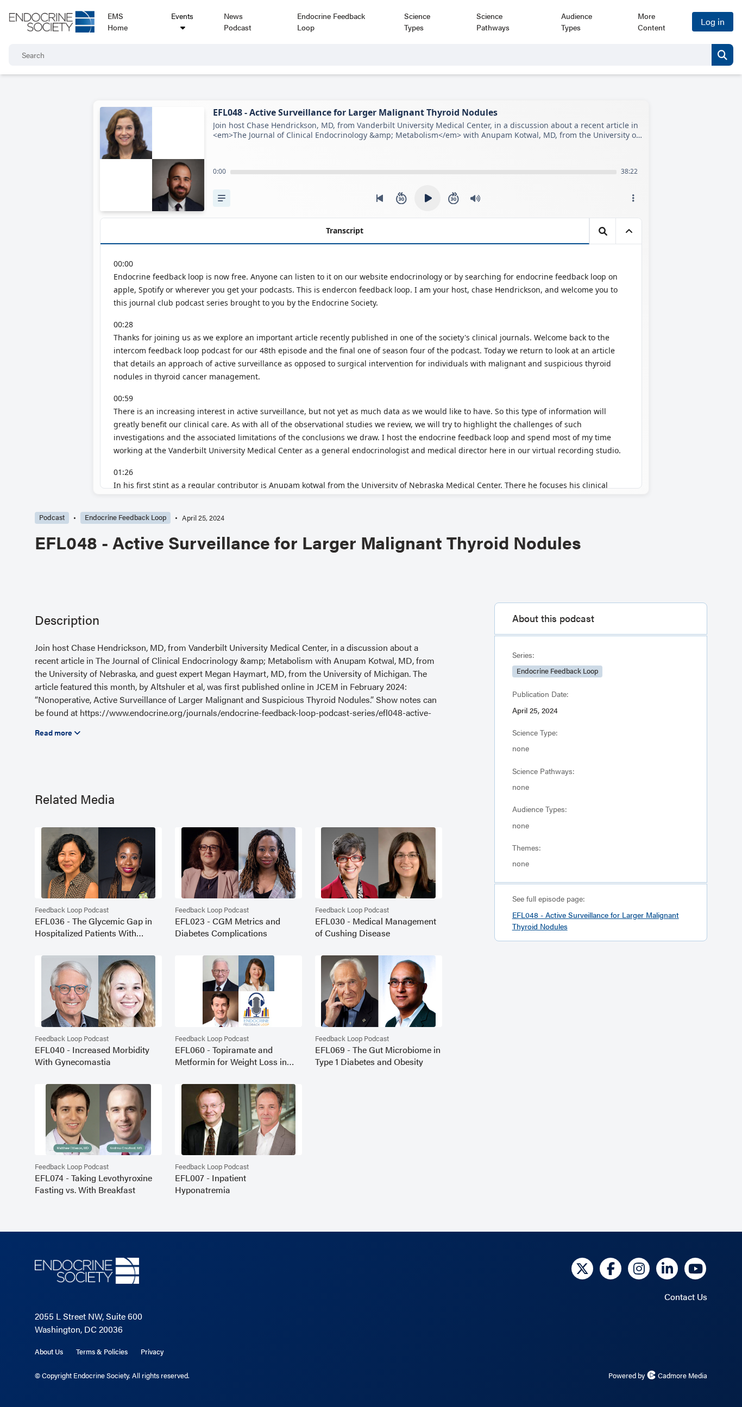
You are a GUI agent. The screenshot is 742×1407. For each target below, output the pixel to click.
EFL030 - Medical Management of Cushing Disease (375, 927)
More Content (651, 21)
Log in (713, 21)
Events (182, 15)
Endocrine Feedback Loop (331, 21)
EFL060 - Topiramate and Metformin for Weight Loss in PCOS (231, 1056)
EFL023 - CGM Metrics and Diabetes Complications (227, 927)
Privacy (152, 1352)
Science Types (417, 21)
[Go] (722, 55)
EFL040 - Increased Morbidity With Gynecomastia (92, 1056)
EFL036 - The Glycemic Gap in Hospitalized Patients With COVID (93, 927)
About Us (49, 1352)
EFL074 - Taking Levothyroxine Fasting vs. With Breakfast (93, 1184)
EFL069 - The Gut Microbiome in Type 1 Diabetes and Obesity (378, 1056)
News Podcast (237, 21)
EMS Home (118, 21)
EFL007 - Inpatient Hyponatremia (210, 1184)
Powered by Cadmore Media (657, 1375)
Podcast (52, 517)
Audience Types (576, 21)
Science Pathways (493, 21)
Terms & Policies (102, 1352)
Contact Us (685, 1296)
